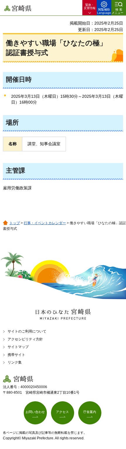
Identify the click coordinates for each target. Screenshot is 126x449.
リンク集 (15, 362)
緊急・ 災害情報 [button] (90, 6)
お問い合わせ (35, 412)
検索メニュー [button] (117, 11)
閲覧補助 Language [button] (104, 11)
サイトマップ (18, 347)
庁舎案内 (89, 412)
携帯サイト (16, 355)
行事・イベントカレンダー (45, 223)
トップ (14, 223)
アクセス (62, 412)
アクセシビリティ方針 (25, 339)
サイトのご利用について (27, 331)
